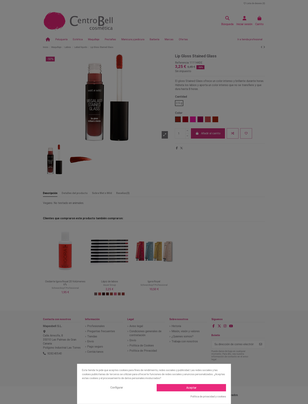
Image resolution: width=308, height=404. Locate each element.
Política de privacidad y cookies (208, 396)
